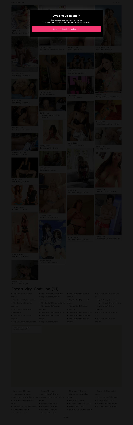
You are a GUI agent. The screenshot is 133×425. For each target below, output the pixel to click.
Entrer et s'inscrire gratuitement (66, 29)
